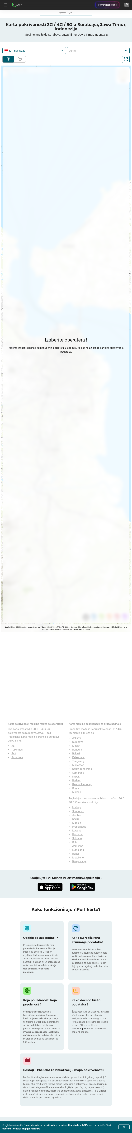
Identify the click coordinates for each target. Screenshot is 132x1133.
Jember (76, 815)
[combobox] (34, 50)
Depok (76, 776)
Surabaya (77, 741)
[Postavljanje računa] (126, 5)
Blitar (75, 842)
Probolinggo (79, 826)
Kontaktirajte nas (80, 1028)
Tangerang (78, 761)
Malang (76, 792)
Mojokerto (78, 857)
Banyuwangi (79, 861)
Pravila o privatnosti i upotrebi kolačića (68, 1125)
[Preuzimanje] (50, 887)
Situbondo (78, 811)
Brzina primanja (19, 59)
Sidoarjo (77, 838)
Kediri (75, 819)
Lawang (76, 830)
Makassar (78, 765)
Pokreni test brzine (107, 5)
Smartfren (17, 757)
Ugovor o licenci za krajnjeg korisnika (21, 1128)
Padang (76, 780)
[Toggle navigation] (5, 5)
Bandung (77, 749)
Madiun (76, 822)
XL (12, 745)
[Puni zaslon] (126, 59)
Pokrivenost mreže (8, 59)
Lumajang (78, 849)
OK (124, 1127)
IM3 (13, 753)
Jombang (77, 846)
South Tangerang (82, 768)
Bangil (76, 853)
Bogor (75, 788)
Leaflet (7, 627)
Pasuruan (77, 834)
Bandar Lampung (82, 784)
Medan (76, 745)
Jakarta (76, 738)
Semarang (78, 772)
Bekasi (76, 753)
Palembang (78, 757)
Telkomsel (17, 749)
